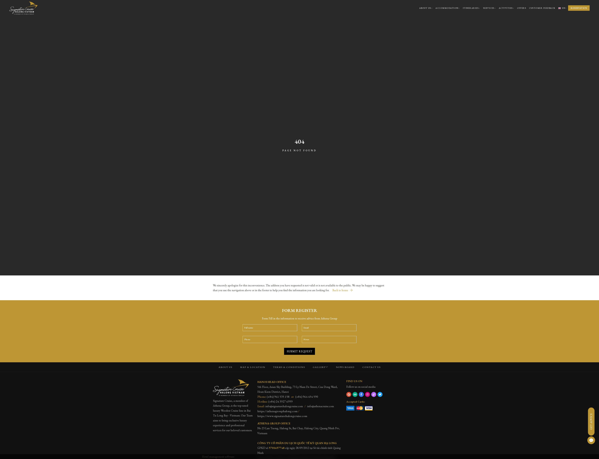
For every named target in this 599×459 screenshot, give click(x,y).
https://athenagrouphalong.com (277, 411)
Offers (521, 8)
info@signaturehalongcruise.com (284, 406)
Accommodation (447, 8)
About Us (425, 8)
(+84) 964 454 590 (306, 397)
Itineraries (471, 8)
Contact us (371, 367)
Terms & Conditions (289, 367)
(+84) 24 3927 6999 (280, 401)
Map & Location (252, 367)
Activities (506, 8)
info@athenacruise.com (320, 406)
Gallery (319, 367)
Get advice (591, 421)
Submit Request (299, 351)
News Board (345, 367)
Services (488, 8)
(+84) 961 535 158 (278, 397)
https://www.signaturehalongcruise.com (282, 416)
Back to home (340, 290)
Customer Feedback (542, 8)
